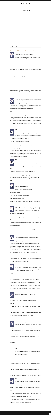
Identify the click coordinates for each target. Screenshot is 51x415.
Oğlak (18, 50)
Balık (33, 50)
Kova (25, 50)
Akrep (33, 49)
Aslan (10, 49)
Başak (18, 49)
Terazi (25, 49)
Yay (10, 50)
